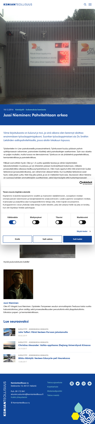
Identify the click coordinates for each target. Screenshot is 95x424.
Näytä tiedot (82, 231)
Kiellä (17, 239)
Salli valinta (47, 239)
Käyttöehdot (52, 387)
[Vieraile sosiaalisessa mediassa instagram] (84, 384)
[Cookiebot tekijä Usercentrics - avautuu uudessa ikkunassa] (81, 183)
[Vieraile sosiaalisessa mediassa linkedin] (72, 384)
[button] (85, 4)
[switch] (35, 222)
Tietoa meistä (53, 395)
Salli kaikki (77, 239)
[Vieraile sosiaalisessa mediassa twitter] (78, 384)
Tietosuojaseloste (54, 383)
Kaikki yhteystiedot (19, 397)
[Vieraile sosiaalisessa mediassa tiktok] (90, 384)
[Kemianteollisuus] (17, 4)
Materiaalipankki (54, 391)
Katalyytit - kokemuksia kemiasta (30, 110)
